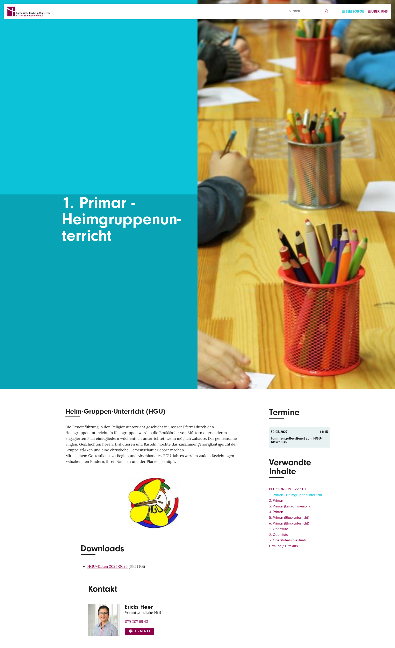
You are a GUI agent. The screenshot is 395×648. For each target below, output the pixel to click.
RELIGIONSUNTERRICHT (287, 489)
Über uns (379, 11)
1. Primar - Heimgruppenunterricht (295, 495)
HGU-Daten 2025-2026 (107, 566)
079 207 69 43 (136, 621)
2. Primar (276, 500)
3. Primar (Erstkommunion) (289, 506)
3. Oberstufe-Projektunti (287, 540)
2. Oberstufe (278, 535)
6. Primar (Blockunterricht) (289, 523)
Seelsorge (355, 11)
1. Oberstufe (278, 529)
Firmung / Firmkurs (283, 546)
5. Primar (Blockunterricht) (289, 517)
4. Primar (276, 512)
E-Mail (142, 631)
